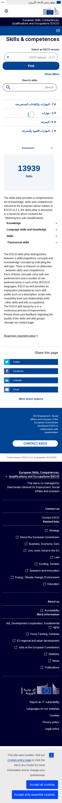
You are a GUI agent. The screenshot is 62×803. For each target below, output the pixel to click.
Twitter (16, 362)
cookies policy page (19, 760)
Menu (58, 30)
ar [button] (6, 11)
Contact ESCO (50, 517)
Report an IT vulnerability (44, 702)
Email (16, 389)
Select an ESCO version (45, 49)
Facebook (18, 371)
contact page (26, 322)
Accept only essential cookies (34, 794)
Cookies (54, 715)
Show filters (52, 74)
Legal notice (52, 728)
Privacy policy (50, 722)
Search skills (29, 80)
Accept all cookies (42, 784)
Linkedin (17, 380)
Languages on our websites (42, 708)
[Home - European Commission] (51, 11)
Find (31, 66)
